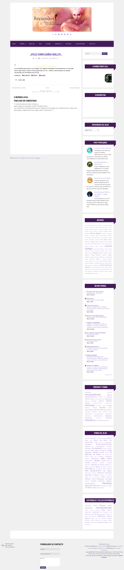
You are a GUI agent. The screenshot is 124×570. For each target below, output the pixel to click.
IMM (40, 44)
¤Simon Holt (101, 267)
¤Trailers (88, 487)
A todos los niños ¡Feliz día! (102, 148)
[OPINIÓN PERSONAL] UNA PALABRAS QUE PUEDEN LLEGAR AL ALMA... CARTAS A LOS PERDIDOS (98, 358)
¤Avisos (109, 395)
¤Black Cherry (89, 510)
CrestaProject (101, 546)
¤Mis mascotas (107, 469)
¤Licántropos (89, 410)
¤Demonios (108, 399)
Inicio (14, 44)
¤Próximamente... (90, 483)
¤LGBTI (110, 408)
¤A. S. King (88, 225)
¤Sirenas (99, 418)
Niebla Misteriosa (93, 346)
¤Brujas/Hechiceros (91, 397)
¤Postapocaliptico (99, 414)
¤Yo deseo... (101, 488)
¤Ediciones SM (89, 514)
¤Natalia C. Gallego (101, 259)
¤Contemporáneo (99, 399)
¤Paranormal (88, 414)
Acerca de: (32, 44)
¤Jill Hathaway (94, 243)
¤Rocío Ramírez (89, 265)
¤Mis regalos (107, 471)
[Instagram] (65, 34)
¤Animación (93, 438)
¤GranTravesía (92, 516)
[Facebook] (53, 34)
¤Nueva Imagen (107, 518)
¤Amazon (88, 508)
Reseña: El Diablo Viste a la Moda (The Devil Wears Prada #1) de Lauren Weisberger (98, 308)
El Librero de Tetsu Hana (95, 292)
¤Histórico (87, 408)
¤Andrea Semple (94, 227)
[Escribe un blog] (20, 80)
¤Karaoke (94, 463)
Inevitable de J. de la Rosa (94, 293)
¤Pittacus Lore (93, 261)
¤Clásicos (92, 399)
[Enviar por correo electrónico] (19, 80)
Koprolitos (90, 298)
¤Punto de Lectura (101, 520)
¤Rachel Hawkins (107, 261)
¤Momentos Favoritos (90, 473)
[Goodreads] (67, 34)
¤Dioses (87, 401)
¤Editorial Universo (99, 514)
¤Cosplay (109, 446)
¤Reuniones (103, 486)
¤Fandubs (101, 456)
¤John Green (101, 243)
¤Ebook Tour (103, 452)
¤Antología (88, 392)
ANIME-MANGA (92, 355)
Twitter (35, 75)
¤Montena (101, 516)
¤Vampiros (90, 420)
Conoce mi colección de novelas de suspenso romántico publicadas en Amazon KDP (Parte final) (97, 368)
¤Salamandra (93, 522)
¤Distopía (93, 401)
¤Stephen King (98, 269)
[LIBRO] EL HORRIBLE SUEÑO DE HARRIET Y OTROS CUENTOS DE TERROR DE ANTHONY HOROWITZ (97, 325)
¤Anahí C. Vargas (102, 225)
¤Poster (87, 481)
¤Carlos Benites (93, 229)
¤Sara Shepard (94, 267)
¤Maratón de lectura (99, 410)
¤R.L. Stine (99, 261)
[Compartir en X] (22, 80)
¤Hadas (109, 405)
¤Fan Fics (93, 456)
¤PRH (92, 520)
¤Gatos (87, 458)
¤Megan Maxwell (94, 257)
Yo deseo (48, 44)
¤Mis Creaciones (97, 469)
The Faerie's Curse (92, 341)
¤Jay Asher (87, 243)
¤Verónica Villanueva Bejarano (96, 271)
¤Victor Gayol (108, 271)
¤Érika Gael (94, 273)
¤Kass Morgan (89, 246)
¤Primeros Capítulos (105, 481)
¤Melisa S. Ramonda (106, 257)
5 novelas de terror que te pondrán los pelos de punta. (97, 349)
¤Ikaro (109, 458)
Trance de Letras (92, 305)
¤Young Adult (100, 420)
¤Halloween (94, 458)
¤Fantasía (89, 405)
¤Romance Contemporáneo (94, 416)
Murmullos (54, 58)
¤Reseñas (107, 483)
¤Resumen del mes (92, 485)
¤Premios (94, 481)
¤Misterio (109, 410)
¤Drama (101, 401)
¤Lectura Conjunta (105, 463)
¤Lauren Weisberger (98, 249)
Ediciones (68, 44)
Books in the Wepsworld (95, 316)
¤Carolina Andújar (102, 229)
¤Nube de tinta (96, 518)
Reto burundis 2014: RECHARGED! (97, 317)
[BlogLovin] (59, 34)
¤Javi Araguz (108, 241)
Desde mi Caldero (93, 365)
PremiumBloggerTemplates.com (96, 548)
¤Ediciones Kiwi (107, 512)
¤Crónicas (88, 448)
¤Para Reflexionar (98, 479)
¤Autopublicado (93, 394)
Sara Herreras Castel (94, 340)
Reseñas (22, 44)
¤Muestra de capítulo (106, 475)
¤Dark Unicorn (106, 510)
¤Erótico (87, 403)
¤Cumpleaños (44, 58)
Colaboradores (80, 44)
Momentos (58, 44)
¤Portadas (108, 479)
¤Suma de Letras (102, 522)
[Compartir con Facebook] (24, 80)
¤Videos (94, 488)
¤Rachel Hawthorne (90, 263)
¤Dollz (92, 450)
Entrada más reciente (19, 88)
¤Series (110, 486)
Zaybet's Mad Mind (93, 322)
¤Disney (110, 448)
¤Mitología (87, 412)
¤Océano (87, 520)
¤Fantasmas (109, 403)
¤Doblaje (87, 450)
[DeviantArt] (62, 34)
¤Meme (97, 467)
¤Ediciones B (97, 512)
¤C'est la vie (98, 442)
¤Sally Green (96, 265)
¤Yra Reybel (88, 273)
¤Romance (109, 414)
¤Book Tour (107, 440)
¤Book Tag (98, 440)
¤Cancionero (108, 442)
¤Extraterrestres (98, 403)
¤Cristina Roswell (103, 231)
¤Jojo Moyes (108, 243)
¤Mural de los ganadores (92, 477)
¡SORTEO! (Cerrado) (92, 334)
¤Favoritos (108, 456)
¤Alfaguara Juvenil (105, 505)
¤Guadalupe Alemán (106, 235)
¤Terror (109, 418)
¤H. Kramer (104, 237)
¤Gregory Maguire (95, 235)
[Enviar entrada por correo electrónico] (15, 80)
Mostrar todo (108, 374)
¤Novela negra (107, 412)
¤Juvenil (102, 407)
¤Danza (105, 448)
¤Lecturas (87, 465)
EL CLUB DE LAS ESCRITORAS (96, 333)
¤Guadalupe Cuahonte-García (92, 237)
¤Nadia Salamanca (90, 259)
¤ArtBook (109, 392)
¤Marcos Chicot (90, 255)
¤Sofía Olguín (108, 267)
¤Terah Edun (105, 269)
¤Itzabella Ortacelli (94, 239)
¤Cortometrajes (100, 446)
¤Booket (97, 510)
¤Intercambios (89, 460)
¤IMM (102, 458)
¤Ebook (109, 401)
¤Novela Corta (96, 412)
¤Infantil (95, 408)
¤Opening (109, 477)
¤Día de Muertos (100, 450)
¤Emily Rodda (95, 233)
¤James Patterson (100, 241)
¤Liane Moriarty (95, 251)
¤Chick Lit (102, 397)
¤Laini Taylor (99, 246)
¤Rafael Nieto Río (99, 263)
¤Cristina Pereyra (93, 231)
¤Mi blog (88, 469)
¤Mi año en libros (106, 467)
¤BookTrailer (89, 442)
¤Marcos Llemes (101, 255)
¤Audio (104, 438)
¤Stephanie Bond (89, 269)
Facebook (27, 75)
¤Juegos (97, 460)
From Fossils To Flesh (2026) (95, 300)
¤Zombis (106, 420)
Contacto (92, 44)
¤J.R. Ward (103, 239)
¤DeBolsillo (88, 512)
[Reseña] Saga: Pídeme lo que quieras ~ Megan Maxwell (102, 194)
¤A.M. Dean (94, 225)
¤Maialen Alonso (98, 253)
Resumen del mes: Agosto (102, 178)
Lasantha (120, 546)
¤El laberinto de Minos (98, 453)
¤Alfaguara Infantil (91, 505)
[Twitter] (56, 34)
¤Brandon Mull (103, 227)
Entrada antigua (75, 88)
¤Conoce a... (89, 446)
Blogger (107, 544)
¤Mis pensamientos (93, 471)
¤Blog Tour (88, 440)
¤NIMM (103, 477)
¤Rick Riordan (108, 263)
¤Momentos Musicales (104, 473)
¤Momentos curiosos (92, 475)
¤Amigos (87, 438)
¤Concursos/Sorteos (104, 444)
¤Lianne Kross (104, 251)
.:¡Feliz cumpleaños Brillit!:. (46, 54)
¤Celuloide (88, 444)
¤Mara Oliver (108, 253)
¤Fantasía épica (100, 405)
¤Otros (87, 479)
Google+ (43, 75)
